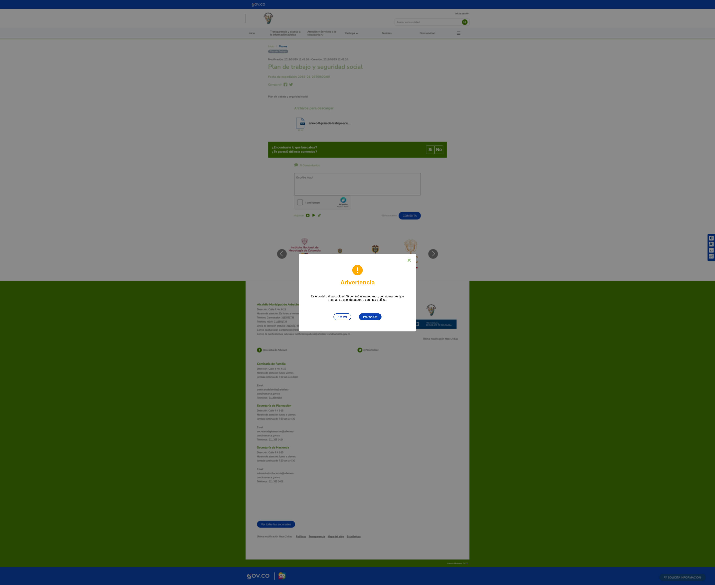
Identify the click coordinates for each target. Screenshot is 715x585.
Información (370, 316)
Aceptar (342, 316)
